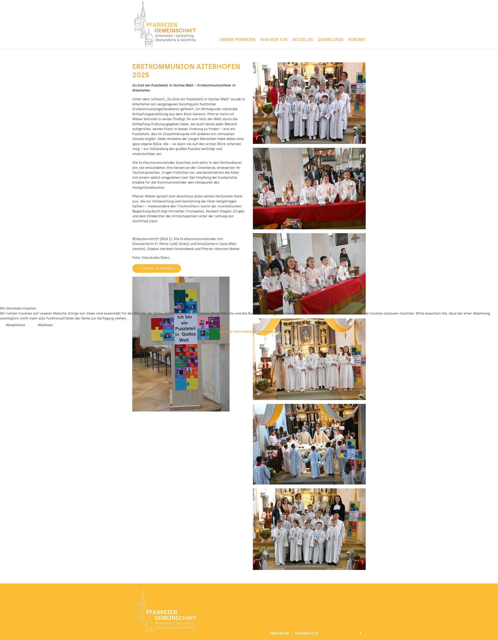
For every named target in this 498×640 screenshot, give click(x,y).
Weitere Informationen (238, 331)
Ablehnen (45, 325)
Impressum (269, 331)
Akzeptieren (15, 325)
